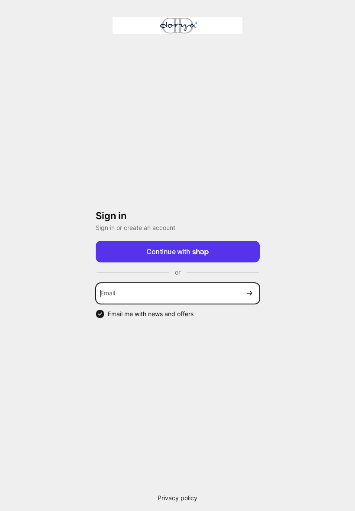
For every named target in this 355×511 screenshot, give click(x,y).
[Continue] (249, 293)
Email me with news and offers (151, 313)
